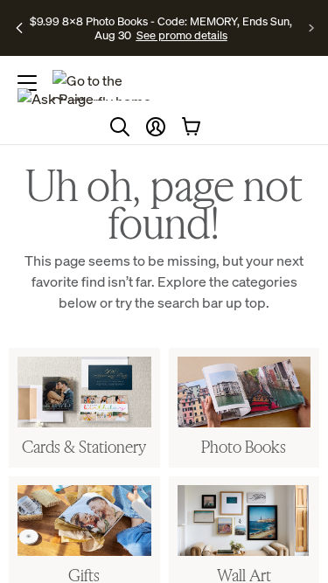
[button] (155, 126)
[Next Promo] (312, 28)
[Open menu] (27, 83)
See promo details (181, 35)
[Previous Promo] (19, 28)
